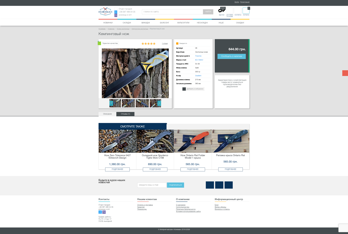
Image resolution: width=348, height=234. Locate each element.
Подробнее (117, 169)
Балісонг (164, 23)
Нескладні (202, 23)
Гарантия (141, 207)
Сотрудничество (182, 207)
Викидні (146, 23)
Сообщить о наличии (231, 56)
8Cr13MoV (199, 60)
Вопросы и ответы (222, 209)
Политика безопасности (185, 209)
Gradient (198, 76)
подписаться (175, 185)
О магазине (180, 205)
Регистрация (244, 2)
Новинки (108, 23)
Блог (217, 205)
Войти (237, 2)
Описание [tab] (107, 114)
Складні (127, 23)
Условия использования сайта (188, 211)
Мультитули (183, 23)
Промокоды (142, 209)
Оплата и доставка (145, 205)
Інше (221, 23)
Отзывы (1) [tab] (125, 114)
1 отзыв (165, 43)
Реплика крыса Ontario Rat (230, 156)
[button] (111, 103)
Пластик (198, 56)
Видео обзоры (220, 207)
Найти (208, 12)
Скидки (240, 23)
